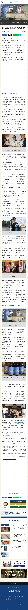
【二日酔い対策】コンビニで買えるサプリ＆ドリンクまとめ (18, 541)
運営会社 (18, 594)
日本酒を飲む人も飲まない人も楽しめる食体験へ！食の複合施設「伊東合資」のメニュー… (18, 528)
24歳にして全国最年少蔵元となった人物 (15, 238)
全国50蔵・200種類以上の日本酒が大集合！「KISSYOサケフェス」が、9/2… (18, 554)
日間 (5, 525)
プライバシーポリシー (19, 596)
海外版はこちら (9, 599)
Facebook (15, 602)
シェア (5, 35)
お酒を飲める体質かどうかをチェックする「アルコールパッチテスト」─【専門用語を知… (19, 535)
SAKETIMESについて (9, 594)
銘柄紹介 (7, 31)
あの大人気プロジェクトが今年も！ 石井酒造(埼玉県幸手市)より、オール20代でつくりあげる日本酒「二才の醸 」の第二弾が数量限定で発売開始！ (14, 458)
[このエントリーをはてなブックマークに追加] (19, 35)
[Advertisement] (14, 77)
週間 (14, 525)
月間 (23, 525)
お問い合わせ (9, 596)
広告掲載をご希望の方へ (19, 598)
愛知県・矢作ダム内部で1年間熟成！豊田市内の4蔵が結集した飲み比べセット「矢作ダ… (18, 547)
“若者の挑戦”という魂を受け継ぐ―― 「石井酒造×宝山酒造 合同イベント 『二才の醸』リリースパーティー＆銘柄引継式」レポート (14, 450)
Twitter (13, 602)
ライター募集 (9, 598)
